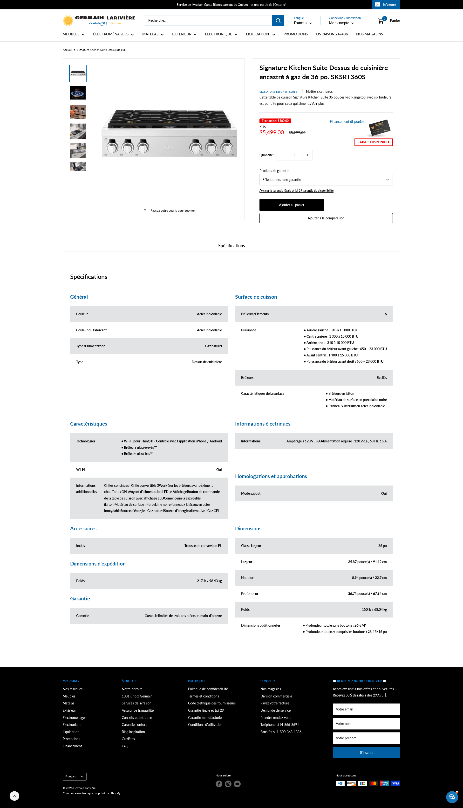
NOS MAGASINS (369, 34)
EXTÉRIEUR (181, 34)
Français (70, 776)
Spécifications (231, 245)
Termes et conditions (203, 696)
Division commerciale (276, 696)
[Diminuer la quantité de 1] (282, 155)
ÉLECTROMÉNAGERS (111, 34)
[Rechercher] (278, 20)
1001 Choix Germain (137, 696)
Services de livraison (136, 703)
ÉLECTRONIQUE (218, 34)
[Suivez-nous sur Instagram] (228, 784)
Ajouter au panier (291, 205)
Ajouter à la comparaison (326, 218)
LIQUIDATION (258, 34)
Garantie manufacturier (205, 718)
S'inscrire (366, 752)
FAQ (125, 746)
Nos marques (72, 689)
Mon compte (339, 22)
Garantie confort (134, 725)
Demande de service (275, 710)
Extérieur (69, 710)
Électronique (72, 725)
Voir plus (318, 103)
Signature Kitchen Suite (278, 91)
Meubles (69, 696)
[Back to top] (14, 796)
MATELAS (150, 34)
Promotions (71, 739)
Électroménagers (75, 718)
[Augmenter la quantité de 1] (307, 155)
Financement (72, 746)
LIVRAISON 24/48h (332, 34)
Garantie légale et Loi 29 (206, 710)
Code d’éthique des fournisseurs (212, 703)
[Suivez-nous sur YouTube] (237, 784)
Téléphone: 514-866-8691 (279, 725)
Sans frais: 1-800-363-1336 (280, 732)
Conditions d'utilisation (205, 725)
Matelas (68, 703)
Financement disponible (347, 121)
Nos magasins (270, 689)
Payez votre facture (274, 703)
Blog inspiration (133, 732)
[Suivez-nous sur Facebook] (219, 784)
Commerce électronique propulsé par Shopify (91, 793)
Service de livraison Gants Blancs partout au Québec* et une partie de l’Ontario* (231, 5)
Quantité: (266, 155)
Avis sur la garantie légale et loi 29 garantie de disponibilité (296, 190)
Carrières (128, 739)
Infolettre (389, 5)
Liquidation (71, 732)
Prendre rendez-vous (275, 718)
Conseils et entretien (137, 718)
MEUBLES (71, 34)
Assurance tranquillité (138, 710)
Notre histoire (132, 689)
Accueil (67, 50)
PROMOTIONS (296, 34)
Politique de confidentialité (208, 689)
